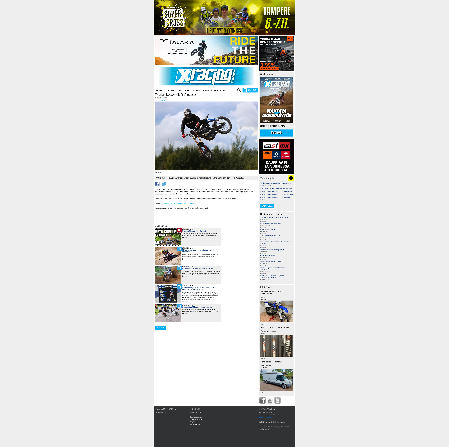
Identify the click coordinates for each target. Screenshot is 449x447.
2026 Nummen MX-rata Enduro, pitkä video (276, 191)
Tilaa (222, 90)
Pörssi (206, 90)
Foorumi (196, 90)
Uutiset (170, 90)
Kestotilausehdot (196, 417)
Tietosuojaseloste (196, 419)
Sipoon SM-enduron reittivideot (194, 231)
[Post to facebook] (157, 184)
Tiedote (162, 100)
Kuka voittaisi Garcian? (268, 230)
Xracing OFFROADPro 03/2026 (272, 126)
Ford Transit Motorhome (271, 362)
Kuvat (187, 90)
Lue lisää (185, 237)
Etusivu (159, 90)
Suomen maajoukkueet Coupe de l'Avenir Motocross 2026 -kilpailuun (198, 288)
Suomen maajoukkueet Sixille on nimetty (197, 269)
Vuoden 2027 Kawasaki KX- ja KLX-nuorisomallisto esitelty (272, 276)
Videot (179, 90)
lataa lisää (160, 327)
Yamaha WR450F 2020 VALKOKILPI (271, 292)
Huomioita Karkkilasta (267, 256)
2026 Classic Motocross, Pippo (270, 236)
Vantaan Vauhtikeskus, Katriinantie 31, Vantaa (178, 203)
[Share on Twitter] (164, 184)
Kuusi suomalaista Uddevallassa (271, 224)
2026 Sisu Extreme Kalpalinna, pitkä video (274, 217)
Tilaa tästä (276, 133)
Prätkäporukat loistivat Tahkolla (270, 262)
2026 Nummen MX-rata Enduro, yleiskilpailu (276, 194)
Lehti (215, 90)
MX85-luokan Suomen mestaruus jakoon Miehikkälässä (198, 251)
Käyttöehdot (194, 422)
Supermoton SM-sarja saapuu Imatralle (197, 307)
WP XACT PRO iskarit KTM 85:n (275, 328)
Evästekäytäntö (195, 424)
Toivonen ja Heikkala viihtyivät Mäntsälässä (276, 188)
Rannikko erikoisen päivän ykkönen (272, 250)
